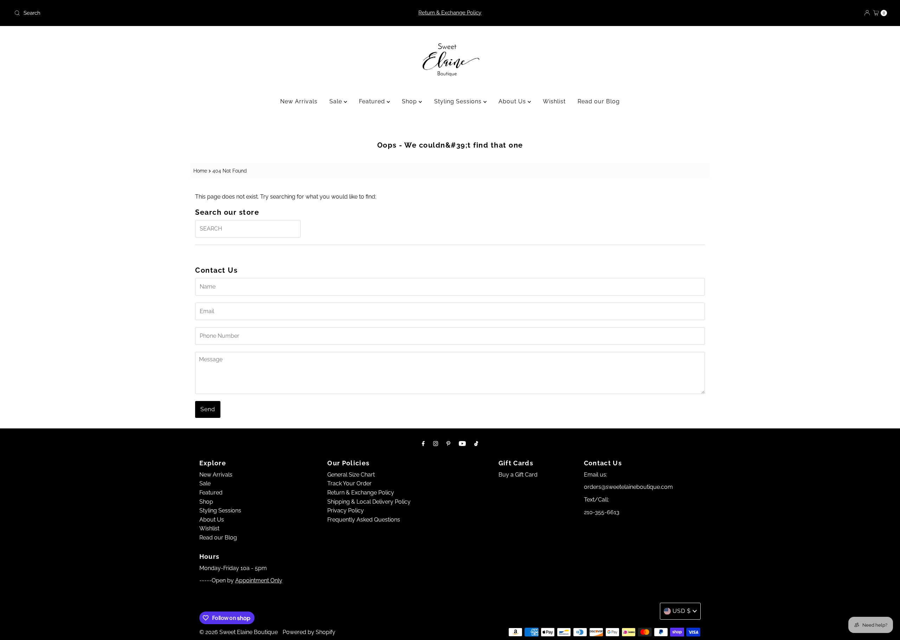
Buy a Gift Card (518, 474)
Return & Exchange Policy (449, 12)
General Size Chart (351, 474)
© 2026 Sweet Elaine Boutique (238, 632)
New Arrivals (298, 101)
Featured (373, 101)
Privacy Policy (345, 510)
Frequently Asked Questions (363, 519)
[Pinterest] (448, 443)
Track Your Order (349, 483)
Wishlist (554, 101)
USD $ (682, 611)
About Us (513, 101)
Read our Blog (599, 101)
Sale (336, 101)
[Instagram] (435, 443)
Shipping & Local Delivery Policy (369, 501)
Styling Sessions (458, 101)
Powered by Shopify (309, 632)
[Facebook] (423, 443)
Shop (410, 101)
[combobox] (155, 13)
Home (200, 171)
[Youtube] (462, 443)
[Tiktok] (476, 443)
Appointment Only (258, 580)
